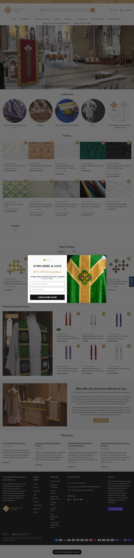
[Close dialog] (103, 257)
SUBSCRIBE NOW (47, 297)
